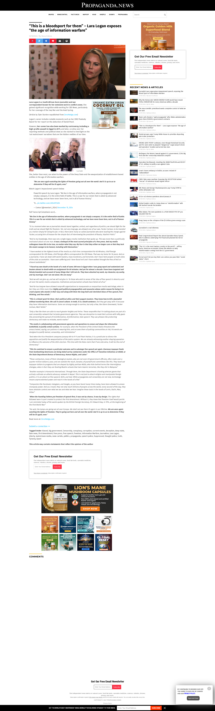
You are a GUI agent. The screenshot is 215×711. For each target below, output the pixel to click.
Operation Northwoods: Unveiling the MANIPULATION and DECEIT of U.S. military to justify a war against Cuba (162, 163)
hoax (94, 14)
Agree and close (193, 698)
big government (55, 431)
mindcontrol (62, 14)
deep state (119, 431)
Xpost (39, 439)
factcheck (75, 14)
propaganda (123, 14)
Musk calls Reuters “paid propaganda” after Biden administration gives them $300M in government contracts (162, 118)
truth (120, 436)
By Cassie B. (150, 121)
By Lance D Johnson (152, 95)
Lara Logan (114, 433)
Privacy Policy (107, 703)
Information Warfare (90, 433)
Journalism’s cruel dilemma (148, 228)
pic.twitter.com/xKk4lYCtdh (48, 203)
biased (45, 431)
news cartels (57, 436)
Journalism (104, 433)
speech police (87, 436)
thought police (111, 436)
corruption (87, 431)
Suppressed (99, 436)
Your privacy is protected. (41, 473)
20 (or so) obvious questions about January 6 (155, 197)
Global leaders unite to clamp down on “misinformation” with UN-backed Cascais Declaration (161, 204)
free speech (68, 433)
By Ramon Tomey (151, 184)
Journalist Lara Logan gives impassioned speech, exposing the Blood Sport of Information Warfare (161, 92)
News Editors (46, 36)
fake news (33, 433)
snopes (51, 14)
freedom (77, 433)
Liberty (32, 436)
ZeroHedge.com (70, 115)
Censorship (67, 431)
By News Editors (151, 113)
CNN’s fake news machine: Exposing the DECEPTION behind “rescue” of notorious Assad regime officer (160, 180)
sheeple (103, 14)
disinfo (112, 14)
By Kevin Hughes (151, 216)
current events (99, 431)
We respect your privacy (96, 697)
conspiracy (77, 431)
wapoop (86, 14)
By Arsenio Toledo (152, 175)
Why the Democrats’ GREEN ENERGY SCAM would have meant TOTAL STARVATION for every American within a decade (161, 101)
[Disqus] (77, 588)
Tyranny (32, 439)
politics (67, 436)
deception (110, 431)
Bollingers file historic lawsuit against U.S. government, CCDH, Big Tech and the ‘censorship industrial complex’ (162, 155)
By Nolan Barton (151, 166)
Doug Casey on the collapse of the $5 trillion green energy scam (162, 220)
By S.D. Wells (150, 104)
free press (58, 433)
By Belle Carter (151, 192)
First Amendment (45, 433)
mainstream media (43, 436)
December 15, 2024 (65, 207)
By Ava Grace (150, 207)
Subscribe (156, 708)
